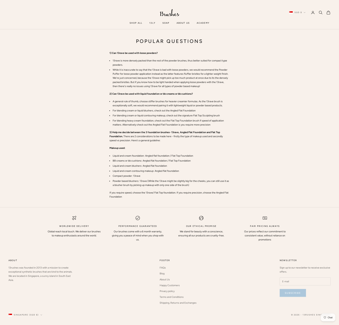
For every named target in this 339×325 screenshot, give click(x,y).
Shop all (136, 23)
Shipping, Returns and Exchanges (178, 302)
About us (183, 23)
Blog (162, 273)
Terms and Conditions (172, 297)
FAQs (163, 267)
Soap (166, 23)
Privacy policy (167, 291)
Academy (203, 23)
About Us (165, 279)
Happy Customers (170, 285)
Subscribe (293, 293)
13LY (152, 23)
